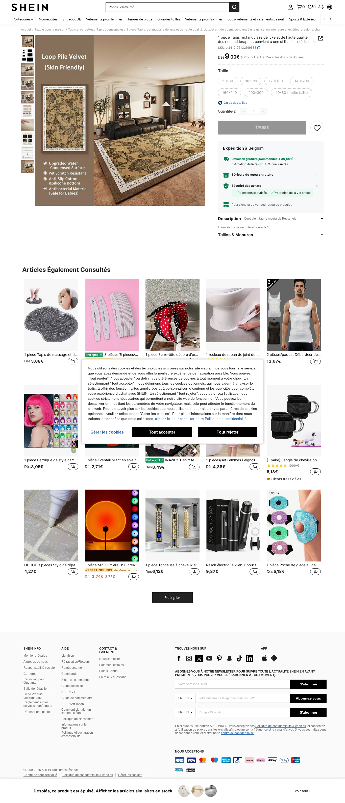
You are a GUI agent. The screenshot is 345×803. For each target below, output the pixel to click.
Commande (69, 674)
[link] (300, 7)
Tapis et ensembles (110, 29)
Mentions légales (35, 655)
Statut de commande (75, 680)
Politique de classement (77, 719)
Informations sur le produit (74, 726)
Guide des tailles (72, 686)
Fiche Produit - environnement (33, 696)
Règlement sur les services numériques (37, 704)
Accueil (26, 29)
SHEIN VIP (68, 692)
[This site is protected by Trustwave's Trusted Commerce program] (179, 770)
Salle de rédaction (35, 688)
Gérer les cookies (130, 775)
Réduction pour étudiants (34, 681)
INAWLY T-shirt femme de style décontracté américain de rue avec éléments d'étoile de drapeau (173, 460)
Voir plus (172, 597)
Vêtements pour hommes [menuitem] (204, 19)
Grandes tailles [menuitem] (168, 19)
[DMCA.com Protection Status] (190, 770)
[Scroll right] (330, 19)
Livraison (67, 655)
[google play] (274, 660)
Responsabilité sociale (39, 668)
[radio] (227, 81)
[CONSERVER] (317, 128)
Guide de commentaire (77, 698)
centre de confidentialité (237, 733)
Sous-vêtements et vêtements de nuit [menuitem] (256, 19)
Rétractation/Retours (75, 661)
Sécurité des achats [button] (246, 186)
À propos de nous (35, 661)
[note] (285, 478)
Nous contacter (109, 659)
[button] (321, 7)
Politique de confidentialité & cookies (280, 726)
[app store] (264, 660)
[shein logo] (29, 7)
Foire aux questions (112, 677)
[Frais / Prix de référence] (241, 57)
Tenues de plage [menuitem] (140, 19)
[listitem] (51, 327)
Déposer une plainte (37, 712)
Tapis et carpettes (80, 29)
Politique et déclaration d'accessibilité (77, 734)
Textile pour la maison (50, 29)
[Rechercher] (234, 7)
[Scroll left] (324, 19)
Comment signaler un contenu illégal (76, 711)
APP (264, 648)
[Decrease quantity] (244, 111)
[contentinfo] (251, 760)
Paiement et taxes (111, 665)
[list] (215, 658)
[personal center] (291, 7)
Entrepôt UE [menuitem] (71, 19)
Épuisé (262, 127)
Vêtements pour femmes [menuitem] (104, 19)
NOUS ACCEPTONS (189, 751)
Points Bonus (108, 671)
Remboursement (72, 668)
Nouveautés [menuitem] (48, 19)
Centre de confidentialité (40, 775)
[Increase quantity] (263, 111)
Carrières (29, 674)
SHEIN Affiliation (72, 704)
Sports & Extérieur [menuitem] (303, 19)
